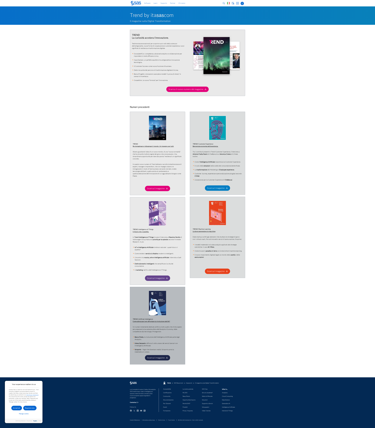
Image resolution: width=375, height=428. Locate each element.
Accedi (242, 3)
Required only (30, 408)
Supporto (164, 3)
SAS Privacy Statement (32, 395)
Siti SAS (237, 3)
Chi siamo (181, 3)
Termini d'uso (161, 420)
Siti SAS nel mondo (228, 3)
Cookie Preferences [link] (135, 420)
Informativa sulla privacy (148, 420)
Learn (155, 3)
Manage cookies (24, 414)
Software (147, 3)
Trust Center (171, 420)
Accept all (16, 408)
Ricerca (224, 3)
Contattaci (233, 3)
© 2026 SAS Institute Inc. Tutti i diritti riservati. (190, 420)
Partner (172, 3)
